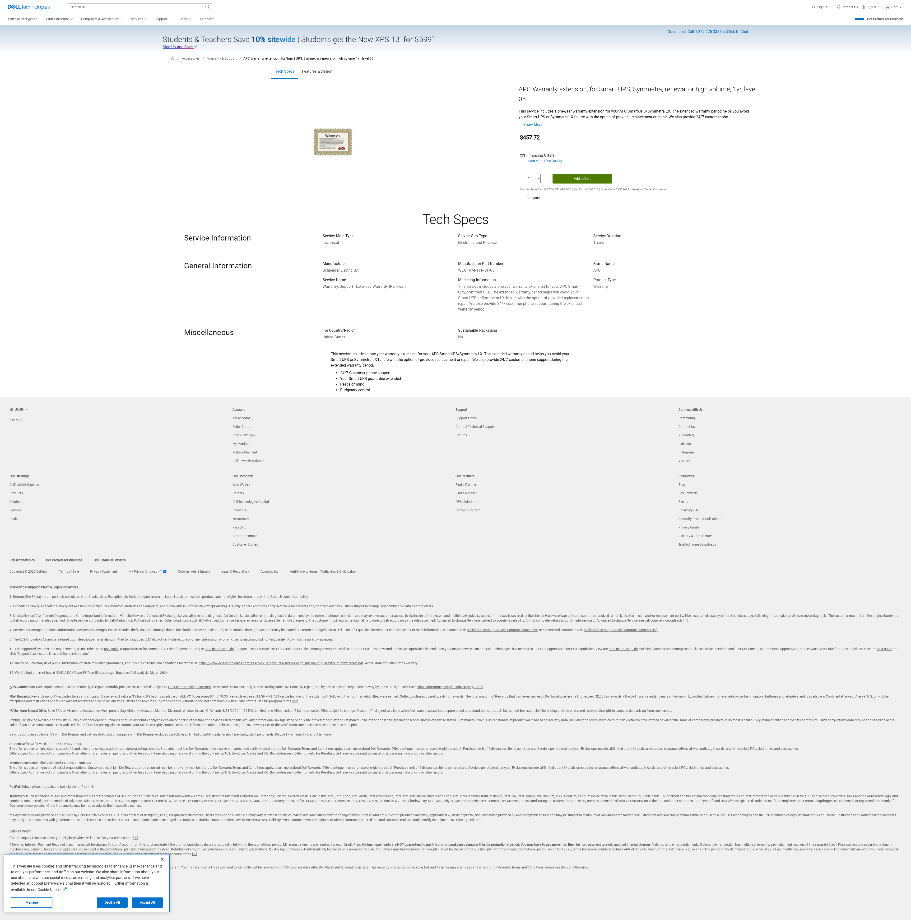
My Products (241, 444)
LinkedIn (685, 444)
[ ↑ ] (685, 620)
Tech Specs (284, 71)
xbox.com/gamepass (433, 687)
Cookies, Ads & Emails (194, 571)
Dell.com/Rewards (574, 867)
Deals (13, 519)
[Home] (172, 58)
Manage (32, 902)
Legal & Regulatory (235, 571)
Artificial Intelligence (24, 484)
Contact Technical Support (475, 427)
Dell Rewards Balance (248, 461)
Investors (239, 510)
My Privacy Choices (143, 571)
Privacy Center (689, 527)
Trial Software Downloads (697, 544)
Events (683, 502)
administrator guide (219, 649)
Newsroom (240, 519)
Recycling (239, 527)
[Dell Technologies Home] (29, 7)
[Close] (162, 859)
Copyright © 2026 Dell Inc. (28, 571)
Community (687, 418)
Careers (238, 493)
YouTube (685, 461)
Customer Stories (245, 544)
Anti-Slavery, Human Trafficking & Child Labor (323, 571)
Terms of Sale (69, 571)
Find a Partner (466, 484)
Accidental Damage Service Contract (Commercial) (621, 630)
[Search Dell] (207, 7)
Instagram (686, 452)
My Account (241, 418)
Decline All (112, 902)
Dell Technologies (22, 560)
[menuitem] (59, 19)
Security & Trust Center (695, 536)
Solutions (16, 502)
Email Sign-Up (689, 510)
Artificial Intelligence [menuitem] (22, 19)
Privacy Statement (103, 571)
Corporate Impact (245, 536)
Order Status (241, 427)
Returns (461, 435)
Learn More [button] (535, 161)
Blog (682, 484)
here (295, 701)
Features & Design (317, 71)
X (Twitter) (686, 435)
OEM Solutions (466, 502)
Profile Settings (243, 435)
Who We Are (241, 484)
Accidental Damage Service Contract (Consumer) (502, 630)
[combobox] (139, 7)
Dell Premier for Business (885, 19)
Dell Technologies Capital (250, 502)
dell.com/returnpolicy (292, 597)
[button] (822, 7)
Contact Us (687, 427)
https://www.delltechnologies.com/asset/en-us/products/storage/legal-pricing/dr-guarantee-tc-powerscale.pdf (281, 663)
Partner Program (468, 510)
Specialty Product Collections (700, 519)
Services (15, 510)
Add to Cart (582, 178)
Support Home (466, 418)
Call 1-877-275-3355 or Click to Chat (708, 31)
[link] (847, 7)
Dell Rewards (688, 493)
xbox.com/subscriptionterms (189, 687)
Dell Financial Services (110, 560)
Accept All (147, 902)
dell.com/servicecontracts (664, 620)
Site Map (15, 420)
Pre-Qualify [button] (554, 161)
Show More (532, 124)
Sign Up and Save (178, 47)
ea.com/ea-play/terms (466, 687)
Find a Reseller (466, 493)
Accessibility (269, 571)
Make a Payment (244, 452)
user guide (111, 649)
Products (16, 493)
